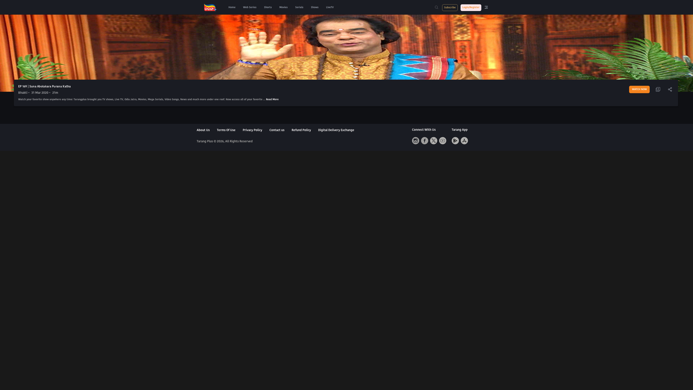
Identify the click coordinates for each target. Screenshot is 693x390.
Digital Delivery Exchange (336, 130)
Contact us (276, 130)
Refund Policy (301, 130)
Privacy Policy (252, 130)
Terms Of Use (226, 130)
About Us (203, 130)
